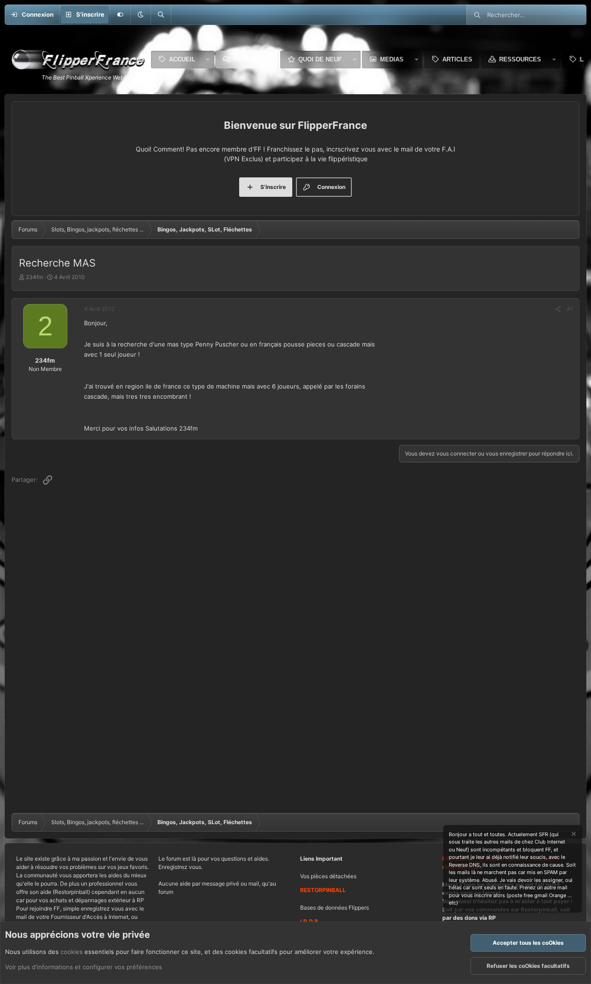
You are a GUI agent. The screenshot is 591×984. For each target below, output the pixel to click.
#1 (570, 308)
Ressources (520, 59)
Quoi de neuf (320, 59)
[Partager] (558, 309)
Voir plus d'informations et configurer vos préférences (83, 967)
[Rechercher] (161, 15)
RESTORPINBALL (323, 890)
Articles (457, 59)
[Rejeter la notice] (573, 835)
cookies (71, 951)
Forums (246, 59)
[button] (140, 15)
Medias (392, 59)
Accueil (182, 59)
